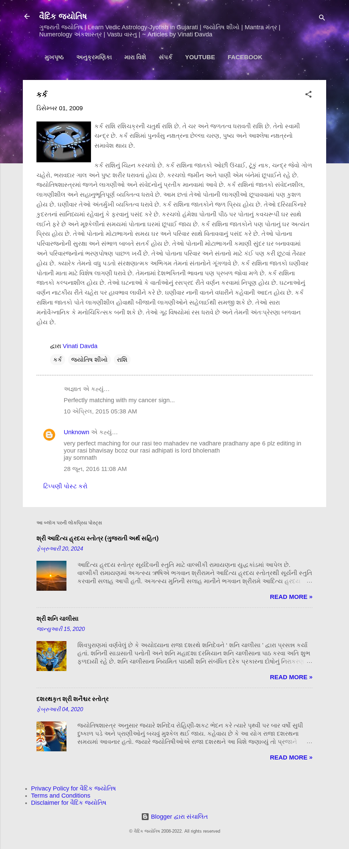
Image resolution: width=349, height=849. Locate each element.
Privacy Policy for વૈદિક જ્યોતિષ (73, 788)
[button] (308, 95)
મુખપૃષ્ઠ (54, 57)
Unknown (76, 432)
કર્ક (57, 359)
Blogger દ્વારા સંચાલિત (178, 816)
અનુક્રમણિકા (94, 57)
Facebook (245, 57)
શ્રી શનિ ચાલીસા (57, 618)
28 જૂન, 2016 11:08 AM (95, 469)
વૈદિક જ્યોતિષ (63, 16)
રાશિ (122, 359)
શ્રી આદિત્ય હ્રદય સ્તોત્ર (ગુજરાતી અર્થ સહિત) (97, 538)
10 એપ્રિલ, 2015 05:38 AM (100, 411)
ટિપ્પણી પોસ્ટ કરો (65, 486)
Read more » (291, 596)
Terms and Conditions (60, 795)
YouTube (200, 57)
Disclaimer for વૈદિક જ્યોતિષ (68, 802)
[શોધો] (322, 18)
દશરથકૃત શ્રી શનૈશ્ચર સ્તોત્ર (72, 698)
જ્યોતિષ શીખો (89, 359)
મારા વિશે (135, 57)
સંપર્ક (165, 57)
